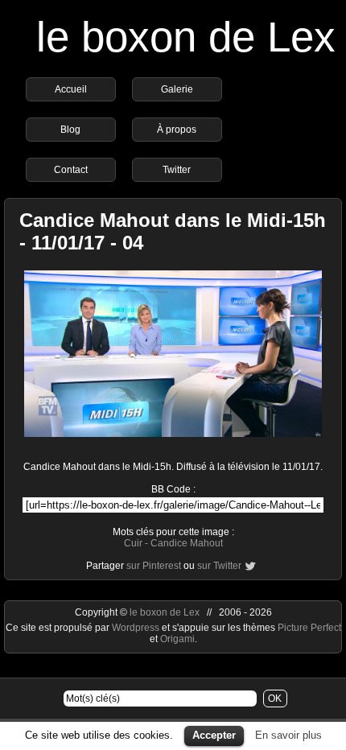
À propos (176, 129)
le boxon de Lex (186, 36)
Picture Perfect (309, 627)
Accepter (214, 735)
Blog (70, 129)
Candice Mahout (186, 543)
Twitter (177, 169)
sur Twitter (219, 565)
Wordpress (137, 627)
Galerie (177, 89)
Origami (177, 639)
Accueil (71, 89)
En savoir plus (288, 735)
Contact (71, 169)
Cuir (133, 543)
